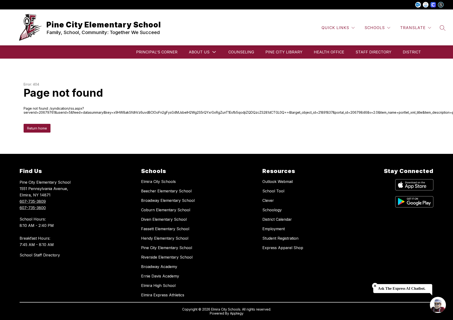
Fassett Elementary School (165, 228)
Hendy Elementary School (164, 238)
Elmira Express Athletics (162, 295)
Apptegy (236, 313)
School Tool (273, 191)
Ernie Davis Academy (160, 276)
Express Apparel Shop (282, 247)
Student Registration (280, 238)
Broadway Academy (159, 266)
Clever (268, 200)
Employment (273, 228)
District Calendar (277, 219)
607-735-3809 (33, 201)
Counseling (241, 52)
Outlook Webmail (277, 181)
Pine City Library (283, 52)
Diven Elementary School (164, 219)
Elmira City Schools (158, 181)
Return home (37, 128)
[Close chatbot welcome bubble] (375, 286)
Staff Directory (373, 52)
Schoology (272, 210)
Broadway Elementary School (168, 200)
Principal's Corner (156, 52)
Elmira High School (158, 285)
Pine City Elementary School (166, 247)
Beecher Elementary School (166, 191)
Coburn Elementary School (165, 210)
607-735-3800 (33, 207)
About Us (199, 52)
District (412, 52)
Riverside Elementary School (167, 257)
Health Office (329, 52)
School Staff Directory (40, 255)
